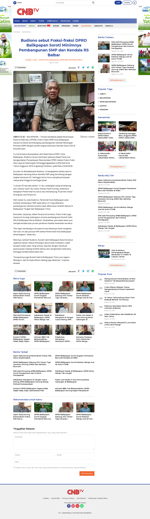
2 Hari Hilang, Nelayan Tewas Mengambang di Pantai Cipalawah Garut (119, 289)
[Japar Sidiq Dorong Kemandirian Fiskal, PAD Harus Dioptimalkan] (22, 286)
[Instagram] (73, 506)
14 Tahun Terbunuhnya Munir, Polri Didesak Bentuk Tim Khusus (119, 299)
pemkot (103, 106)
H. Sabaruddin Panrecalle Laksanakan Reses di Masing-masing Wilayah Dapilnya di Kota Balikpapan (106, 155)
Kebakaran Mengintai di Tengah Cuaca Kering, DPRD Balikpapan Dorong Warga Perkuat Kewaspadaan (64, 317)
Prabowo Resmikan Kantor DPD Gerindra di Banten (118, 307)
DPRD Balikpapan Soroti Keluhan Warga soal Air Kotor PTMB (85, 295)
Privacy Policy (68, 498)
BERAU (32, 26)
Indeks (127, 3)
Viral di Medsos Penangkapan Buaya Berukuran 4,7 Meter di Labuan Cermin (121, 253)
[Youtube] (77, 506)
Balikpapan (54, 60)
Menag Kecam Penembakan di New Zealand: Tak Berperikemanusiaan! (119, 280)
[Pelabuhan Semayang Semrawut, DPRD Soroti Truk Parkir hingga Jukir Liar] (64, 330)
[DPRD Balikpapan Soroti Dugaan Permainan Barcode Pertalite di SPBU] (43, 286)
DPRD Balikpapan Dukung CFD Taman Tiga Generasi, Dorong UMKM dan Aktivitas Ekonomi (64, 295)
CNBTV (103, 94)
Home (17, 21)
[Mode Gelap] (135, 3)
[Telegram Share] (88, 67)
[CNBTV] (27, 12)
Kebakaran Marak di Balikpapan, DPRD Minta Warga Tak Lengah (42, 317)
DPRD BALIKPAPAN (68, 60)
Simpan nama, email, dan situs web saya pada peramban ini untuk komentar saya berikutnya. (50, 467)
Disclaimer (81, 498)
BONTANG (42, 26)
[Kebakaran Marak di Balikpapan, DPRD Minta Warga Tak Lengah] (43, 308)
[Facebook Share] (78, 67)
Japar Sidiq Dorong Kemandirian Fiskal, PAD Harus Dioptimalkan (21, 295)
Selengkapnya (116, 80)
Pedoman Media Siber (97, 498)
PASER (75, 26)
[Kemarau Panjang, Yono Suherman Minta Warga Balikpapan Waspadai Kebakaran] (85, 330)
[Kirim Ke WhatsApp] (92, 67)
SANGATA (98, 26)
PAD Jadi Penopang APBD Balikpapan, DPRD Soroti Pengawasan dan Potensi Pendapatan (22, 317)
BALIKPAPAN (19, 26)
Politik (41, 21)
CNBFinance (52, 21)
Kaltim (33, 21)
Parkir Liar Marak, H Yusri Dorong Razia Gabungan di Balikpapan (84, 317)
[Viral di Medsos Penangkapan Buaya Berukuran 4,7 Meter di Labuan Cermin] (104, 253)
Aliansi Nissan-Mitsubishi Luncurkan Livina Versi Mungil (120, 324)
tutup (9, 6)
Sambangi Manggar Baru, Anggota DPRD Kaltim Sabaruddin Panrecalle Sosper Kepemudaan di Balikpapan (128, 135)
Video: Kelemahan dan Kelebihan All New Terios (120, 315)
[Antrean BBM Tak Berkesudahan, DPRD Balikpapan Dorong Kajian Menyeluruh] (43, 330)
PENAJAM (66, 26)
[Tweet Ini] (83, 67)
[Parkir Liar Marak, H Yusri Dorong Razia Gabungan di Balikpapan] (85, 308)
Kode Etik (55, 498)
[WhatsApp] (82, 506)
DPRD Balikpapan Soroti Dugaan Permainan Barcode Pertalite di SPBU (43, 295)
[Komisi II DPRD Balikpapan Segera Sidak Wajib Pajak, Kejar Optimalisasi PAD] (22, 330)
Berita (25, 21)
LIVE (118, 3)
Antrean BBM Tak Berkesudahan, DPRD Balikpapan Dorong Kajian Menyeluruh (41, 339)
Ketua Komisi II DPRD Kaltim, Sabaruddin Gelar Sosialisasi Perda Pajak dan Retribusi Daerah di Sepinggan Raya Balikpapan (106, 135)
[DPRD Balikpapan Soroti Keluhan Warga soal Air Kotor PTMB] (85, 286)
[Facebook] (69, 506)
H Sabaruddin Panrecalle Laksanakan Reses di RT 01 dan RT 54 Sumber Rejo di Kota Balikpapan (127, 155)
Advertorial (65, 21)
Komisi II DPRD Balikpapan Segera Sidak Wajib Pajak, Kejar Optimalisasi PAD (21, 339)
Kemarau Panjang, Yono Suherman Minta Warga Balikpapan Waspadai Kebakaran (84, 339)
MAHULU (109, 26)
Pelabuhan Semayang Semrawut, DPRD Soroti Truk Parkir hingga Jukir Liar (63, 339)
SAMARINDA (86, 26)
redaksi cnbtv (31, 60)
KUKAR (56, 26)
